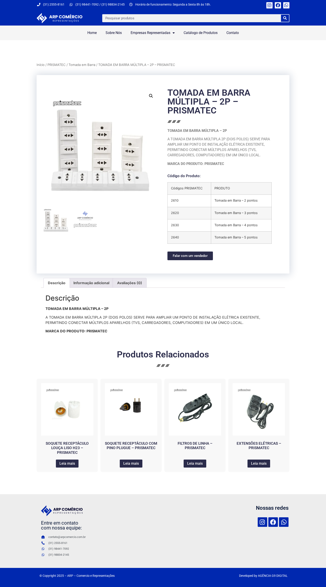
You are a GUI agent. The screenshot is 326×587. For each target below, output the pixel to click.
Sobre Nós (114, 33)
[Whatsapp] (286, 5)
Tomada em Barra (82, 65)
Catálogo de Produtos (201, 33)
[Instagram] (269, 5)
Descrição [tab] (56, 283)
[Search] (285, 18)
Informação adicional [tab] (91, 283)
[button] (151, 96)
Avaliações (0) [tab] (129, 283)
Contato (232, 33)
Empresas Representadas (150, 33)
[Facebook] (278, 5)
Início (41, 65)
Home (92, 33)
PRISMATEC (56, 65)
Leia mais (67, 463)
